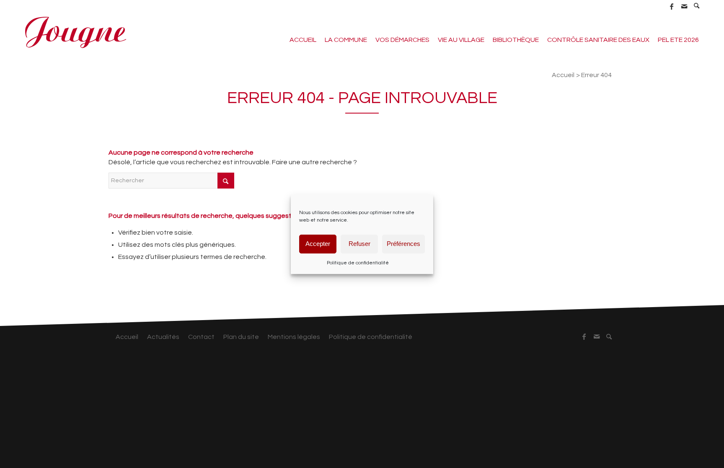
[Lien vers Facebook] (671, 6)
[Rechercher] (696, 6)
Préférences (403, 243)
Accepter (317, 243)
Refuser (359, 243)
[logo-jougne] (75, 31)
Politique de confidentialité (358, 262)
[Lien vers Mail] (684, 6)
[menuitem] (696, 6)
